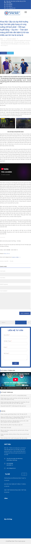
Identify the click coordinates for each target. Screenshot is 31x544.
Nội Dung (6, 353)
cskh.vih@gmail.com (10, 8)
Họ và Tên (7, 335)
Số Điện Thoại (8, 341)
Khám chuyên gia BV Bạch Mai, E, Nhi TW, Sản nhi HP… (14, 414)
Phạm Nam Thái (13, 541)
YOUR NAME (2, 271)
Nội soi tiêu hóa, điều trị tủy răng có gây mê (11, 424)
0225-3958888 (9, 4)
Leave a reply (15, 257)
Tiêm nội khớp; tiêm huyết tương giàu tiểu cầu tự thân (14, 438)
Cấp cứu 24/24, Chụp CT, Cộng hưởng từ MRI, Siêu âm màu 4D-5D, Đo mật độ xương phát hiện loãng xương (15, 417)
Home (1, 39)
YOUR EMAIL (2, 277)
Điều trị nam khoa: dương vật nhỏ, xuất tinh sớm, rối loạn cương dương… (14, 431)
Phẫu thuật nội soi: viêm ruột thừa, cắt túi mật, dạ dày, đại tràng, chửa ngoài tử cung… (15, 399)
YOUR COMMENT (3, 290)
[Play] (2, 388)
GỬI (15, 363)
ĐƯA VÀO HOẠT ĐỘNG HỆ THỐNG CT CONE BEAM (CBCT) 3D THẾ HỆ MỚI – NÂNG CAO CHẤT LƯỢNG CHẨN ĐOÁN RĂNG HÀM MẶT (15, 484)
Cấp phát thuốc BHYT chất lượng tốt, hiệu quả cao (13, 406)
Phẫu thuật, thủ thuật (6, 427)
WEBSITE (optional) (4, 284)
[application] (15, 381)
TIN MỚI (11, 261)
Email (5, 347)
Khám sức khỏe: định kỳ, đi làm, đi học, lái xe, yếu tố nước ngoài (15, 435)
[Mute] (26, 388)
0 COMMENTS (10, 53)
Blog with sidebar (11, 39)
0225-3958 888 (10, 463)
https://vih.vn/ (7, 253)
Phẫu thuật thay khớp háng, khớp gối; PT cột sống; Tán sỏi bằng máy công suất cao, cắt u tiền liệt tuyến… (15, 402)
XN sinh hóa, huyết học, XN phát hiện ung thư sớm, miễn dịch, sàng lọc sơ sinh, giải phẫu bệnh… (14, 421)
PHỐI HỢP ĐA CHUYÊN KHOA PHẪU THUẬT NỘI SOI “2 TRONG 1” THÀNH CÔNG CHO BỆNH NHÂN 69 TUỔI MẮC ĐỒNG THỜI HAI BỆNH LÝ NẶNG (15, 478)
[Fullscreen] (29, 388)
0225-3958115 (9, 6)
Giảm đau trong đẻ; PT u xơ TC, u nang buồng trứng (13, 395)
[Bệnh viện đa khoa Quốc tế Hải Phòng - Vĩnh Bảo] (14, 13)
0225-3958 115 (10, 465)
